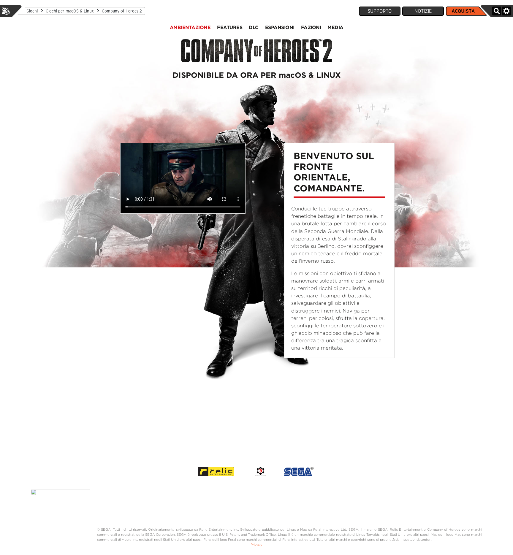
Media (335, 27)
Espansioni (279, 27)
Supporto (380, 11)
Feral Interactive (6, 11)
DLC (254, 27)
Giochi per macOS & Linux (70, 11)
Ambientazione (190, 27)
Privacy (256, 544)
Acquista (463, 11)
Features (229, 27)
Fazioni (311, 27)
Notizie (423, 11)
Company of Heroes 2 (122, 11)
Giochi (32, 11)
